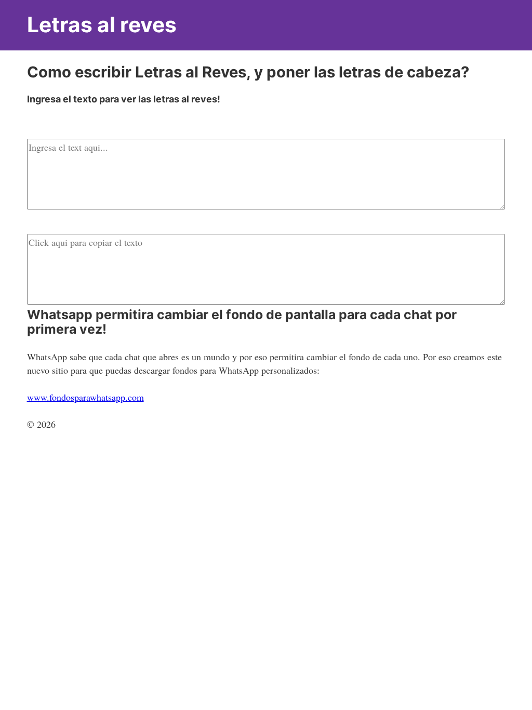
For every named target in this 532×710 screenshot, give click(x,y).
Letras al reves (102, 24)
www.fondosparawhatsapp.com (85, 397)
